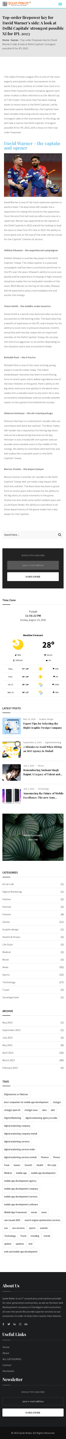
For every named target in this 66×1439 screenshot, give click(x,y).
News (5, 967)
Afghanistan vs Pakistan (16, 1094)
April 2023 (7, 1052)
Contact (7, 1365)
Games (14, 40)
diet (53, 1110)
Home (5, 40)
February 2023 (10, 1067)
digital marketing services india (19, 1149)
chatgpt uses (31, 1110)
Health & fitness (11, 937)
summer (44, 1228)
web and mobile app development (21, 1251)
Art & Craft (8, 884)
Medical (6, 952)
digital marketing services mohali (20, 1157)
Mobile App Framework (15, 1212)
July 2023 (7, 1037)
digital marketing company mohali (20, 1133)
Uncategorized (10, 997)
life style (52, 1165)
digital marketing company (17, 1125)
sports (32, 1228)
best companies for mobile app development (26, 1102)
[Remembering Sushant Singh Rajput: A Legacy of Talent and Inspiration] (11, 772)
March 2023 (8, 1060)
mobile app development (43, 1172)
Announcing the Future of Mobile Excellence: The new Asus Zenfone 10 (43, 797)
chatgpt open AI (12, 1110)
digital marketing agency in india (41, 1117)
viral (30, 1243)
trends (47, 1235)
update (7, 1243)
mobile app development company (21, 1188)
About (6, 1353)
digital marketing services (17, 1141)
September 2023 (11, 1030)
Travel (5, 989)
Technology (43, 788)
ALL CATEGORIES (12, 1359)
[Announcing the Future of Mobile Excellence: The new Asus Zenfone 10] (11, 795)
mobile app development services (20, 1196)
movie (34, 1212)
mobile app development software (21, 1204)
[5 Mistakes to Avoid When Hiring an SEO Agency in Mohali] (11, 749)
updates (20, 1243)
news (44, 1212)
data (44, 1110)
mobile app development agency (20, 1180)
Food (6, 1165)
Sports (6, 974)
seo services (18, 1228)
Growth (28, 1165)
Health (40, 1165)
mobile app (21, 1172)
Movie (41, 765)
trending (35, 1235)
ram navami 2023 (12, 1220)
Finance (6, 914)
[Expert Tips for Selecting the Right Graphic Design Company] (11, 726)
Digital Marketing (53, 742)
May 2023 (7, 1045)
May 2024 (7, 1022)
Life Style (7, 944)
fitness (56, 1157)
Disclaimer (8, 1371)
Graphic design (46, 719)
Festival (6, 906)
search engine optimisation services (42, 1220)
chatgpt (57, 1102)
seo (6, 1228)
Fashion (6, 899)
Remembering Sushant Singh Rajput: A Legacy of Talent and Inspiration (41, 774)
